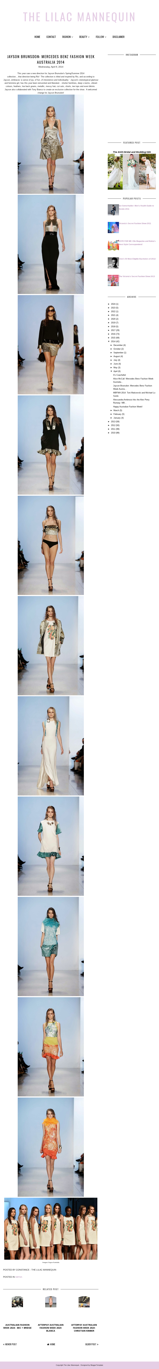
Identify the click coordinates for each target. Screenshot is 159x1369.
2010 (113, 433)
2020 (113, 319)
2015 (113, 338)
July (115, 360)
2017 (113, 330)
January (117, 418)
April (116, 371)
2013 (113, 421)
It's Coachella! (119, 375)
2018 (113, 326)
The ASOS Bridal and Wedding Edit (132, 151)
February (117, 414)
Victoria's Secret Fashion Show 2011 (135, 223)
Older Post (90, 1344)
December (118, 345)
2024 (113, 304)
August (117, 356)
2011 (113, 429)
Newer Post (11, 1344)
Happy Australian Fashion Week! (128, 406)
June (116, 364)
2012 (113, 425)
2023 (113, 308)
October (117, 349)
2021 (113, 315)
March (116, 410)
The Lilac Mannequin (79, 16)
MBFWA (18, 1277)
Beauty (83, 37)
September (118, 352)
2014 (113, 341)
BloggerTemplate (97, 1365)
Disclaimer (119, 37)
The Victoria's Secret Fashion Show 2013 (137, 276)
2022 (113, 311)
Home (37, 37)
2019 (113, 322)
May (115, 367)
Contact (51, 37)
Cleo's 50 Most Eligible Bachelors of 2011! (137, 259)
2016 (113, 334)
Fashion (66, 37)
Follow (100, 37)
